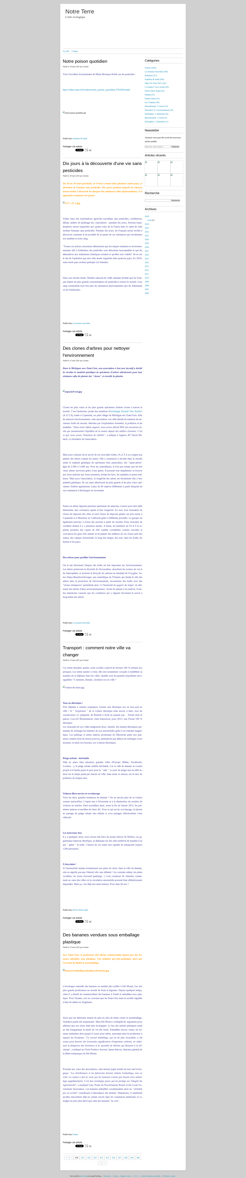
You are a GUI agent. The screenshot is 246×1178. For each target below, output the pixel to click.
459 (132, 1158)
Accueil (66, 51)
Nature (75, 1134)
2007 (147, 289)
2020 (147, 239)
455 (107, 1158)
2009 (147, 282)
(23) (156, 106)
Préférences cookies (169, 1176)
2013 (147, 266)
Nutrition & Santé (80, 138)
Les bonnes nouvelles (81, 323)
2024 (147, 224)
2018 (147, 247)
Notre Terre (79, 11)
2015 (147, 259)
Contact (75, 51)
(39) (152, 102)
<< (66, 1158)
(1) (156, 122)
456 (113, 1158)
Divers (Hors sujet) (80, 910)
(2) (156, 118)
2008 (147, 285)
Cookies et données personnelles (151, 1176)
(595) (156, 72)
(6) (156, 114)
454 (101, 1158)
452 (88, 1158)
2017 (147, 251)
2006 (147, 293)
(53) (154, 91)
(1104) (150, 68)
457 (119, 1158)
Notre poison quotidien (85, 61)
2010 (147, 278)
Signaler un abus (125, 1176)
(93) (157, 87)
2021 (147, 235)
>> (105, 1163)
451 (82, 1158)
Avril (149, 220)
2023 (147, 228)
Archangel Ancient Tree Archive (126, 411)
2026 (147, 216)
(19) (159, 110)
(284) (154, 79)
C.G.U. (136, 1176)
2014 (147, 262)
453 (95, 1158)
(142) (155, 83)
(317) (151, 75)
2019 (147, 243)
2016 (147, 255)
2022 (147, 232)
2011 (147, 274)
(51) (152, 98)
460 (138, 1158)
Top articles (107, 1176)
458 (125, 1158)
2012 (147, 270)
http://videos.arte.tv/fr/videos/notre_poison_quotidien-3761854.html (96, 89)
